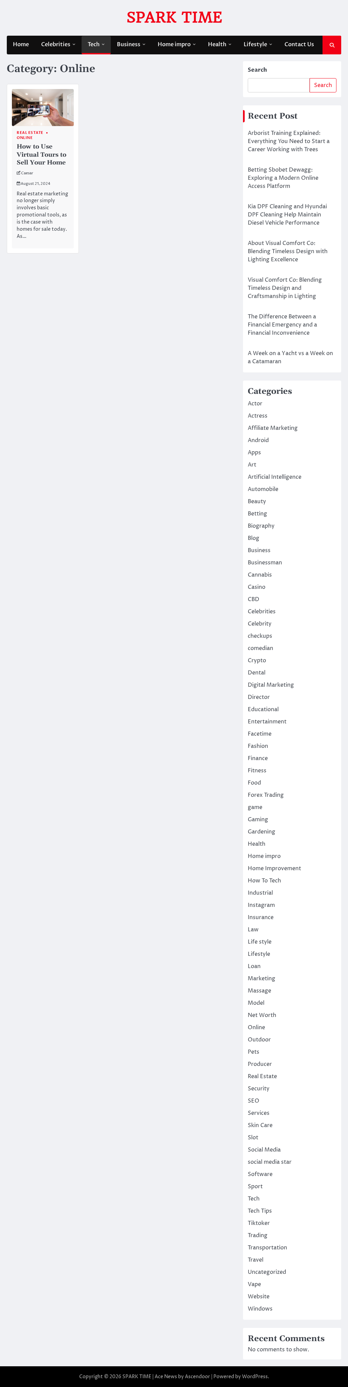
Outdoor (259, 1039)
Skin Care (260, 1125)
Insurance (261, 917)
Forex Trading (266, 795)
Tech (94, 44)
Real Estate (30, 133)
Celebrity (260, 624)
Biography (261, 526)
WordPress (255, 1376)
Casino (256, 587)
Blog (253, 538)
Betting (257, 513)
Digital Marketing (271, 685)
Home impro (174, 44)
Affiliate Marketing (273, 428)
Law (253, 929)
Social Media (264, 1150)
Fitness (257, 770)
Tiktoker (259, 1223)
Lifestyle (255, 44)
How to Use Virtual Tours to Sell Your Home (41, 154)
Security (258, 1088)
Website (258, 1296)
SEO (253, 1101)
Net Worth (262, 1015)
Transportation (267, 1247)
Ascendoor (197, 1376)
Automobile (263, 489)
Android (258, 440)
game (255, 807)
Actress (257, 416)
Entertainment (267, 721)
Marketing (261, 978)
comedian (260, 648)
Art (252, 465)
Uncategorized (267, 1272)
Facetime (260, 734)
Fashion (258, 746)
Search (257, 70)
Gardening (261, 832)
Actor (255, 403)
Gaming (258, 819)
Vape (254, 1284)
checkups (260, 636)
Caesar (27, 173)
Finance (258, 758)
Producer (260, 1064)
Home (21, 44)
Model (256, 1003)
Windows (260, 1309)
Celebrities (55, 44)
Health (217, 44)
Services (258, 1113)
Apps (254, 452)
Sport (255, 1186)
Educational (263, 709)
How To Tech (264, 880)
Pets (253, 1052)
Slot (253, 1137)
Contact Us (299, 44)
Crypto (257, 660)
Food (254, 783)
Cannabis (260, 575)
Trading (257, 1235)
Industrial (260, 893)
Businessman (265, 562)
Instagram (261, 905)
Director (259, 697)
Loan (254, 966)
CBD (253, 599)
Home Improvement (274, 868)
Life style (260, 942)
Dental (256, 673)
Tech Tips (260, 1211)
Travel (255, 1260)
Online (25, 138)
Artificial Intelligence (274, 477)
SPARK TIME (174, 17)
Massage (259, 991)
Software (260, 1174)
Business (128, 44)
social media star (270, 1162)
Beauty (257, 501)
